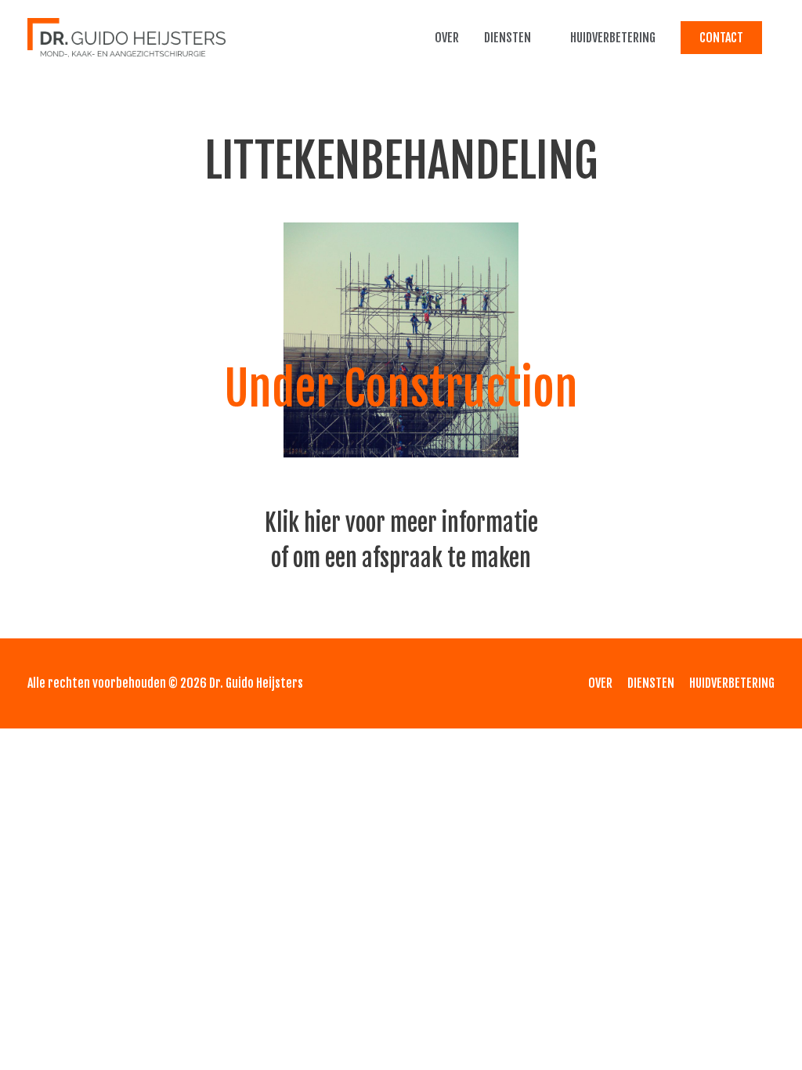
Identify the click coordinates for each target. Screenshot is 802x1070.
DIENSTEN (507, 37)
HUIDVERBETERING (613, 37)
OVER (447, 37)
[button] (721, 37)
